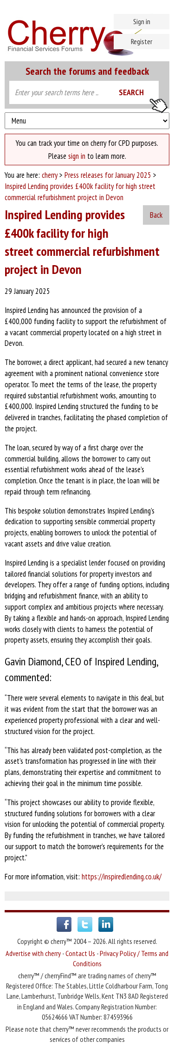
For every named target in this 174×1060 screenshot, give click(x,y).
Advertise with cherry (33, 953)
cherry (50, 175)
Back (156, 215)
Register (141, 41)
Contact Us (80, 953)
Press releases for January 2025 (107, 175)
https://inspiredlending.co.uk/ (121, 876)
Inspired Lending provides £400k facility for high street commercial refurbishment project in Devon (80, 191)
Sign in (141, 21)
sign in (76, 156)
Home (87, 32)
